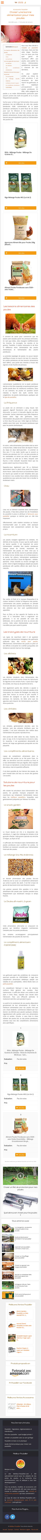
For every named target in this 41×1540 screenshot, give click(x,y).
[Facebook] (7, 1516)
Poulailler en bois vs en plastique (16, 1441)
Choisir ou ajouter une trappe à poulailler (22, 1266)
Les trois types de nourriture (11, 61)
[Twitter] (12, 1516)
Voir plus (21, 163)
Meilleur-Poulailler (15, 1526)
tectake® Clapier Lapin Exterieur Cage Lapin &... (24, 1338)
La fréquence (9, 54)
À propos (10, 1529)
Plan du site (34, 1529)
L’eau (7, 56)
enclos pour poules (29, 641)
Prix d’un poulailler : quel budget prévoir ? (19, 1434)
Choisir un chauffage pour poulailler (22, 1257)
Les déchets (8, 63)
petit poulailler (8, 984)
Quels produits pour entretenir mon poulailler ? (23, 1238)
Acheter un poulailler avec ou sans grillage (19, 1438)
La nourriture (9, 59)
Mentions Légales (25, 1529)
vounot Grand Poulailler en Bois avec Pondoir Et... (24, 1325)
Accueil (5, 1529)
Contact (16, 1529)
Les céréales (9, 65)
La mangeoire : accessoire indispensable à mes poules (23, 1229)
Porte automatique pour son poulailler (23, 1295)
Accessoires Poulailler (20, 9)
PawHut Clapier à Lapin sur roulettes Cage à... (23, 1350)
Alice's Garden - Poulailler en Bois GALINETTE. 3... (22, 1313)
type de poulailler (10, 397)
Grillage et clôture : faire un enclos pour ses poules (22, 1286)
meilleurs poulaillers (18, 797)
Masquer (14, 47)
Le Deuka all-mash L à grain (12, 83)
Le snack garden (9, 76)
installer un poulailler (29, 48)
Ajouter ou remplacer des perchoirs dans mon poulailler (23, 1276)
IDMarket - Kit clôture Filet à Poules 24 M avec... (24, 1406)
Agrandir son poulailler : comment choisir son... (22, 1248)
